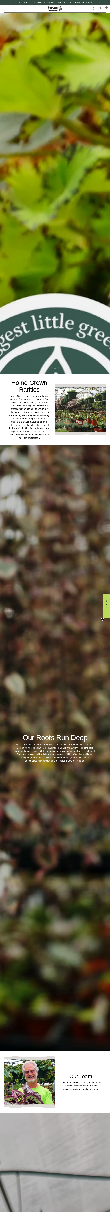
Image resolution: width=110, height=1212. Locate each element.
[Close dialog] (104, 573)
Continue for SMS (40, 612)
